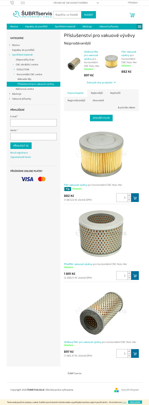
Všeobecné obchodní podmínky (70, 3)
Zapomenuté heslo (20, 157)
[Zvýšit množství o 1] (129, 195)
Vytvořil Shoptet (130, 390)
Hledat (88, 14)
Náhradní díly (24, 79)
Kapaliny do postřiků (23, 50)
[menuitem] (14, 27)
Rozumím (135, 402)
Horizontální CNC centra (29, 74)
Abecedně (98, 100)
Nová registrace (19, 153)
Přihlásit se (21, 145)
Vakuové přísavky (21, 99)
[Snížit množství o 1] (129, 200)
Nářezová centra (25, 89)
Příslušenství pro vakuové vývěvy (36, 84)
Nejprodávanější (76, 100)
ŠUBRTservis (75, 373)
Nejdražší (115, 93)
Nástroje (16, 94)
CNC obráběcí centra (27, 64)
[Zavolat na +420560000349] (15, 2)
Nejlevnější (97, 93)
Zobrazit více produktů (99, 82)
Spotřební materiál (22, 55)
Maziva (16, 45)
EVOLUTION (23, 69)
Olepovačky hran (25, 60)
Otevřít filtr (101, 117)
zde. (125, 402)
